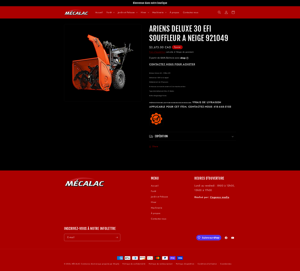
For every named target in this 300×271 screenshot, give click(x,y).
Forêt (153, 191)
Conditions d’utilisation (207, 263)
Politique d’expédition (185, 263)
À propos (155, 213)
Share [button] (155, 146)
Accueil (154, 185)
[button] (110, 12)
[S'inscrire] (116, 237)
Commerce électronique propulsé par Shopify (100, 264)
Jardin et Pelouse (159, 196)
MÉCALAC (76, 264)
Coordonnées (225, 263)
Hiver (153, 202)
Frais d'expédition (157, 52)
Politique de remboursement (161, 263)
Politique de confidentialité (133, 263)
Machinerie (156, 207)
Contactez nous (158, 218)
